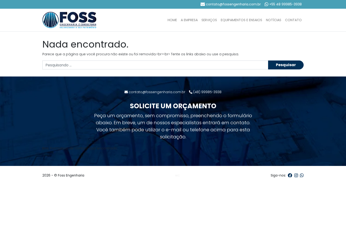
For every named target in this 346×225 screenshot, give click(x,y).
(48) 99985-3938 (206, 92)
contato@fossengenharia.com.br (233, 4)
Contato (293, 20)
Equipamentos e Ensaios (241, 20)
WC (177, 175)
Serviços (209, 20)
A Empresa (189, 20)
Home (172, 20)
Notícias (273, 20)
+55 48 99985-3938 (285, 4)
